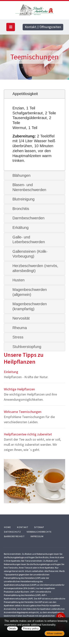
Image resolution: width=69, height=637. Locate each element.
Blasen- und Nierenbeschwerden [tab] (29, 187)
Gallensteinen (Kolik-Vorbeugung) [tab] (30, 253)
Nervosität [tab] (21, 318)
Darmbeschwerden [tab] (28, 218)
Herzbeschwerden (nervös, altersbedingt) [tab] (35, 268)
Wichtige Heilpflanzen (19, 389)
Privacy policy (31, 628)
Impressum (37, 536)
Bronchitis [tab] (20, 209)
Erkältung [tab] (20, 227)
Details (12, 628)
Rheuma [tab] (19, 328)
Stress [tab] (17, 337)
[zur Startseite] (34, 9)
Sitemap (39, 527)
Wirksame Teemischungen (22, 411)
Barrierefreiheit (14, 536)
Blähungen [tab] (21, 175)
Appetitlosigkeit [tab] (25, 94)
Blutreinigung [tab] (23, 199)
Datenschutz (12, 531)
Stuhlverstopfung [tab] (26, 347)
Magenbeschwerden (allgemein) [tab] (29, 292)
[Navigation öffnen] (10, 27)
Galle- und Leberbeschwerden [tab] (28, 239)
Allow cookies (54, 633)
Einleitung (11, 372)
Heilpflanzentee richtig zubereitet (28, 434)
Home (7, 527)
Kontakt (22, 527)
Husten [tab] (18, 280)
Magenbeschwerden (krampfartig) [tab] (29, 306)
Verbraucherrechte (39, 531)
